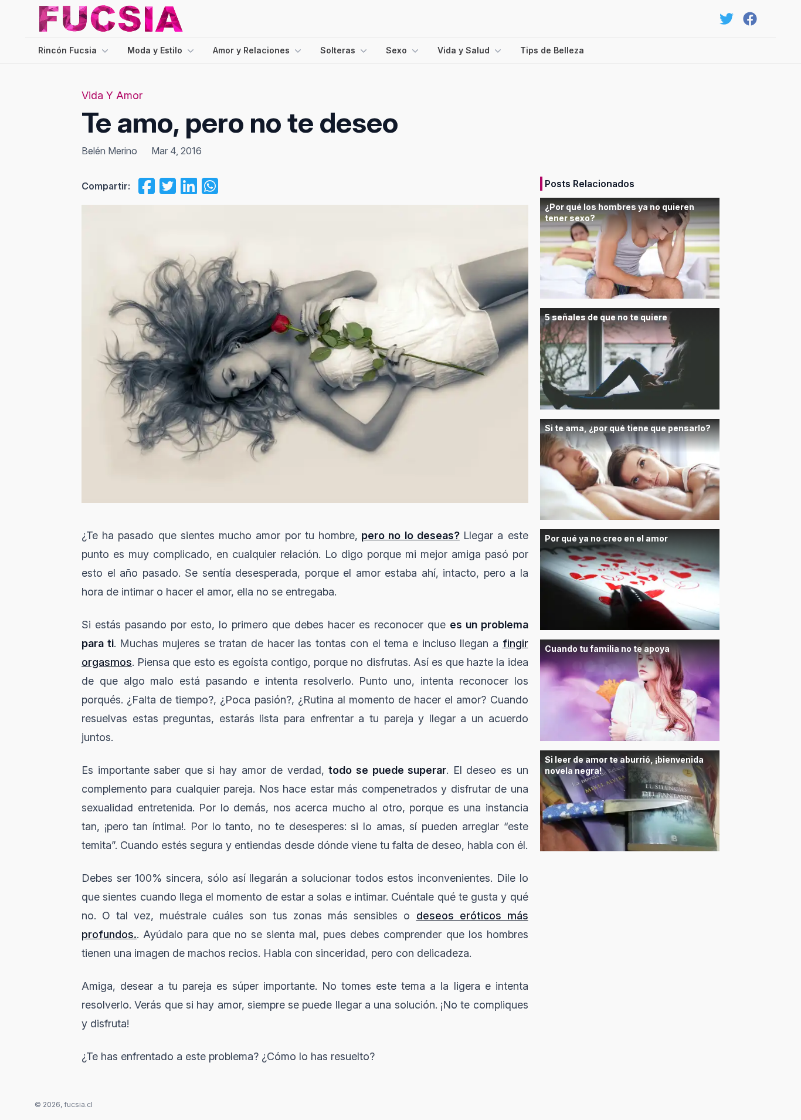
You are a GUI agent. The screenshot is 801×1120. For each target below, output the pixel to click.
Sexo (396, 50)
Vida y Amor (112, 95)
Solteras (337, 50)
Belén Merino (109, 151)
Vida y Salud (463, 50)
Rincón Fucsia (67, 50)
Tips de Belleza (552, 50)
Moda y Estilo (154, 50)
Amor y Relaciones (251, 50)
